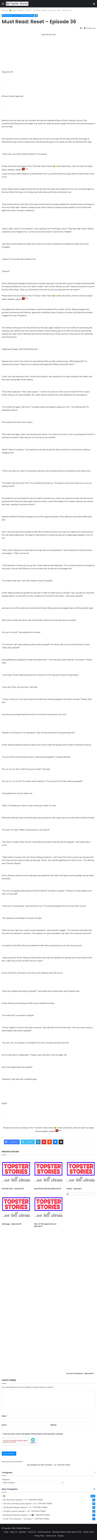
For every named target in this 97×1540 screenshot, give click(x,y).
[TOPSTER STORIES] (17, 4)
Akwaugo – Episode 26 (11, 1224)
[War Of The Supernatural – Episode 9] (48, 1207)
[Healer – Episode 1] (80, 1171)
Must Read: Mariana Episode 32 (47, 1188)
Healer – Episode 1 (74, 1188)
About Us (13, 1532)
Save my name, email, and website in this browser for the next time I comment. (33, 1434)
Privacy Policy (39, 1536)
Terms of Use (51, 1536)
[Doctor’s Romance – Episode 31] (80, 1282)
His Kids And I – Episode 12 (13, 1188)
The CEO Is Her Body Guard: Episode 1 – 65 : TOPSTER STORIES (27, 1504)
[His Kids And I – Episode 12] (16, 1171)
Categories (6, 1479)
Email (4, 1425)
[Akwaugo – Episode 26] (16, 1207)
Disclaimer (22, 1532)
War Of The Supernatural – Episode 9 (45, 1225)
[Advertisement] (48, 52)
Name (4, 1416)
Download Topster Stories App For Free (67, 1532)
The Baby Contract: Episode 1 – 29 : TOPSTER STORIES (24, 1511)
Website (53, 1425)
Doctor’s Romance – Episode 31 (80, 1373)
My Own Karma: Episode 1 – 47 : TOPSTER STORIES (23, 1500)
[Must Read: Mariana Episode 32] (48, 1171)
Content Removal (44, 1532)
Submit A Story (88, 1532)
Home (5, 10)
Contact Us (32, 1532)
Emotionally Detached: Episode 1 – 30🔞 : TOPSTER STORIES (26, 1515)
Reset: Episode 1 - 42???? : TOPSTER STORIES (30, 10)
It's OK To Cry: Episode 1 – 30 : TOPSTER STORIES (26, 1519)
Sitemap (61, 1536)
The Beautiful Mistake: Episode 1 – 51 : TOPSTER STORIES (25, 1507)
